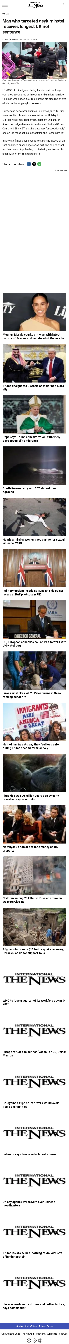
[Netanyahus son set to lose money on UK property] (34, 824)
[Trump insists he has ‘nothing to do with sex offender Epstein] (34, 1230)
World (5, 14)
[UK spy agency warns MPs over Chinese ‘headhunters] (34, 1179)
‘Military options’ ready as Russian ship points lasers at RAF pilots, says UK (33, 592)
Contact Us (22, 1326)
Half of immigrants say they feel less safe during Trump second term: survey (31, 746)
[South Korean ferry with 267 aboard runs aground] (34, 465)
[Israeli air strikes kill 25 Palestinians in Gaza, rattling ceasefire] (34, 670)
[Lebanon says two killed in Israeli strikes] (34, 1131)
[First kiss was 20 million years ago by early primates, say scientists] (34, 773)
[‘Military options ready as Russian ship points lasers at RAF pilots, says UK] (34, 568)
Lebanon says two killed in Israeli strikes (29, 1154)
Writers (33, 1326)
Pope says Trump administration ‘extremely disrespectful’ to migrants (31, 438)
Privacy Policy (46, 1326)
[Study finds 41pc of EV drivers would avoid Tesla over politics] (34, 1080)
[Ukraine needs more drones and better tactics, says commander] (34, 1281)
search (65, 5)
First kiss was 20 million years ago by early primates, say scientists (31, 797)
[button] (29, 164)
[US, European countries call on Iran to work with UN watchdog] (34, 619)
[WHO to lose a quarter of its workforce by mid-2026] (34, 978)
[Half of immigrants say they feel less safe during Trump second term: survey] (34, 722)
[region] (34, 197)
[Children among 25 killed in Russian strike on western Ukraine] (34, 875)
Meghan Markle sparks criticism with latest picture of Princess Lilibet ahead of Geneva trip (34, 336)
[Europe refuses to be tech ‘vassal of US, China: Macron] (34, 1029)
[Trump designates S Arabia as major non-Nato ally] (34, 363)
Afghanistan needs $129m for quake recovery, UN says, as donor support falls (33, 951)
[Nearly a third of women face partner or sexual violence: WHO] (34, 517)
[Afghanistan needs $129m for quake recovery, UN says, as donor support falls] (34, 927)
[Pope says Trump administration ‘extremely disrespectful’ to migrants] (34, 414)
